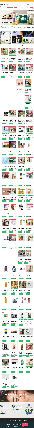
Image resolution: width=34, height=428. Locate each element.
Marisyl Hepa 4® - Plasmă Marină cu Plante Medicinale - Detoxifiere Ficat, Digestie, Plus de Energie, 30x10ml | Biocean (6, 213)
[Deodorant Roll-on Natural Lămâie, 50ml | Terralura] (14, 285)
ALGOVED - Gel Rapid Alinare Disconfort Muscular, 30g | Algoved (6, 244)
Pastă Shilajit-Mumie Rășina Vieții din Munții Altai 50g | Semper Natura (14, 321)
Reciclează (1, 412)
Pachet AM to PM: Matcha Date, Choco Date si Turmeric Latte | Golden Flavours (13, 135)
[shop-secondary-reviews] (5, 37)
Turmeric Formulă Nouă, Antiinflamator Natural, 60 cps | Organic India (21, 182)
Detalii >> (7, 61)
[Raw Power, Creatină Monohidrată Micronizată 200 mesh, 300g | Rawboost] (5, 114)
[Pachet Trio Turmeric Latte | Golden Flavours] (21, 192)
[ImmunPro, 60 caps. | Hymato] (29, 161)
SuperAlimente (20, 5)
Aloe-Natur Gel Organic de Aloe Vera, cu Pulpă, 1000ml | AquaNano (22, 321)
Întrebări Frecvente (3, 413)
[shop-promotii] (17, 37)
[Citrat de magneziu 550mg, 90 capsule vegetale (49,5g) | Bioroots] (29, 332)
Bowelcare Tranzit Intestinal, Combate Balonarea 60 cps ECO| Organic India (14, 275)
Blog (33, 8)
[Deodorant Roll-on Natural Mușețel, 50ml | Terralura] (29, 363)
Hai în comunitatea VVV (3, 410)
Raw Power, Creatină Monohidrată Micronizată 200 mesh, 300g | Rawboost (6, 120)
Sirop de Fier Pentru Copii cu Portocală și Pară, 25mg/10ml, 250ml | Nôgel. (22, 368)
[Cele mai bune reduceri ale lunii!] (28, 34)
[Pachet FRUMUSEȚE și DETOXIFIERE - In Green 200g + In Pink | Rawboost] (12, 68)
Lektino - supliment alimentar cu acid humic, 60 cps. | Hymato (14, 384)
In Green (18, 5)
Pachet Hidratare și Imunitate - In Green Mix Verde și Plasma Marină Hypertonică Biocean (28, 89)
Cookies (13, 420)
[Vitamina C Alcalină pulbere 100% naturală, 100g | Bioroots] (29, 145)
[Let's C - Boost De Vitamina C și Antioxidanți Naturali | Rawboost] (21, 238)
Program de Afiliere (3, 411)
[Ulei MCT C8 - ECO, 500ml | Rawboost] (29, 238)
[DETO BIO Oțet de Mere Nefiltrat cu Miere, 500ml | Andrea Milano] (5, 285)
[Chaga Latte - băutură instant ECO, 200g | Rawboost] (5, 176)
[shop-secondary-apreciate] (28, 41)
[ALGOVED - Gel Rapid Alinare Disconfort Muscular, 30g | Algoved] (5, 238)
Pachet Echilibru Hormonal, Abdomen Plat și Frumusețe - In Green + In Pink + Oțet (29, 120)
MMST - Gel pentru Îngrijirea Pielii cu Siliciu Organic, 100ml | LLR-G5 (6, 384)
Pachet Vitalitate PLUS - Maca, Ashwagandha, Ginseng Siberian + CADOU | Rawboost (28, 259)
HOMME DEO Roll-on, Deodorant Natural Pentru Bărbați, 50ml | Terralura (22, 290)
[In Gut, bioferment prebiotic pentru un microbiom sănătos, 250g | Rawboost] (4, 52)
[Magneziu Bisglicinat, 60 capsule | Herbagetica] (5, 332)
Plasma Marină (25, 5)
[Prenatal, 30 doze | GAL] (14, 300)
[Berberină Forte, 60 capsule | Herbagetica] (5, 269)
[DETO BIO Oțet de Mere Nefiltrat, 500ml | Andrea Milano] (21, 223)
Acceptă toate (25, 423)
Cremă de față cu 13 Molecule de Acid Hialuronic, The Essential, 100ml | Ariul (6, 166)
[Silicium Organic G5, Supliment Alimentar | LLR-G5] (29, 207)
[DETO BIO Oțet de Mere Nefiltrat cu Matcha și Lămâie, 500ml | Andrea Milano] (22, 347)
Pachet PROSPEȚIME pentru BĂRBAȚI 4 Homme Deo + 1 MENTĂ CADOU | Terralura (29, 182)
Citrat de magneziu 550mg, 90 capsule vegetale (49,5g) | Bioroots (29, 337)
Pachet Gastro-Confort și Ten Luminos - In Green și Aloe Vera (21, 135)
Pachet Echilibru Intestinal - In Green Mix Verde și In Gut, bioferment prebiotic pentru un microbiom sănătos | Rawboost (21, 74)
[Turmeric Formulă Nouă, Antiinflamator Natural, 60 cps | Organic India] (21, 176)
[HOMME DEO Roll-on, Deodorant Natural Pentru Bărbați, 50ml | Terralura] (22, 285)
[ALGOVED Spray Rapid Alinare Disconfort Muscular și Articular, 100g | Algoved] (22, 300)
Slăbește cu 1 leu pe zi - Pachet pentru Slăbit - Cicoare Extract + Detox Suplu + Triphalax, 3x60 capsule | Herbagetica (22, 275)
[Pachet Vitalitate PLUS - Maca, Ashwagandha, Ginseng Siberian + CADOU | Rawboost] (28, 254)
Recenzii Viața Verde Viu (3, 407)
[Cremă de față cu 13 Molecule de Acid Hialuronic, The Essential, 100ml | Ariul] (5, 161)
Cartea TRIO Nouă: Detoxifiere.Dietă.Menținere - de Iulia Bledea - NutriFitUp (13, 213)
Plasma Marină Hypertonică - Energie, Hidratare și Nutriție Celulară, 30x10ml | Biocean (6, 135)
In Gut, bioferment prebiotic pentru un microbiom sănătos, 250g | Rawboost (5, 58)
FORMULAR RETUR (2, 406)
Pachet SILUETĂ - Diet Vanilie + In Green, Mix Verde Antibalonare (28, 104)
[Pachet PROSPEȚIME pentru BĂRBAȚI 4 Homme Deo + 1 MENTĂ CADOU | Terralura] (29, 176)
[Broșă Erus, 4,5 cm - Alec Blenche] (29, 285)
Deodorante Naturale (14, 5)
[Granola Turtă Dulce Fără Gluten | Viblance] (14, 347)
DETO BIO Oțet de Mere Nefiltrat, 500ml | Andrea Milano (21, 228)
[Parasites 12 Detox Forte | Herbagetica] (29, 300)
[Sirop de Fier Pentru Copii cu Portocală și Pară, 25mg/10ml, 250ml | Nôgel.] (22, 363)
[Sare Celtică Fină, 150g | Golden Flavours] (5, 347)
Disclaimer (25, 420)
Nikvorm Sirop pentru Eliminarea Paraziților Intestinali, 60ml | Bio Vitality (21, 213)
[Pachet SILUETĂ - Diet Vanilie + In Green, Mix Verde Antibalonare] (28, 99)
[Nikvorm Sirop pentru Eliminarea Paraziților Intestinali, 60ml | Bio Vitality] (21, 207)
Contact (1, 414)
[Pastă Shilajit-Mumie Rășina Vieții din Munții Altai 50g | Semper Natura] (14, 316)
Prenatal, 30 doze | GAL (14, 305)
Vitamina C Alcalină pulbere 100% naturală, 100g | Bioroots (29, 151)
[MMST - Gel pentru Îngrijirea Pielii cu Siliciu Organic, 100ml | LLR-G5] (5, 378)
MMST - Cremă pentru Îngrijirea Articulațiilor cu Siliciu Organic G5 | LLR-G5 (14, 368)
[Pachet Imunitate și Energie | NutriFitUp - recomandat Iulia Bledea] (22, 332)
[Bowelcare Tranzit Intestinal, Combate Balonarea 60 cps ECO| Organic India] (14, 269)
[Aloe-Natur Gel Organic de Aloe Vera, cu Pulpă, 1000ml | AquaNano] (22, 316)
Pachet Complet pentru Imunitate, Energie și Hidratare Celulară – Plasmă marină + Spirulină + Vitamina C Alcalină (4, 74)
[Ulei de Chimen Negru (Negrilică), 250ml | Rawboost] (12, 176)
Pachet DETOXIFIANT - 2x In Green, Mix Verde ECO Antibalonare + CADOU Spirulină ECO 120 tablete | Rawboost (29, 74)
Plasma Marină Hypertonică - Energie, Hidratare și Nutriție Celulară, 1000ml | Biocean (13, 151)
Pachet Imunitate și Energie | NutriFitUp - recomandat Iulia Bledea (22, 337)
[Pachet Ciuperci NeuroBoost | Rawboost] (21, 254)
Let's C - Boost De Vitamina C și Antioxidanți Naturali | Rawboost (21, 244)
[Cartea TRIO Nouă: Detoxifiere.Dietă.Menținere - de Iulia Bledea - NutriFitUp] (12, 207)
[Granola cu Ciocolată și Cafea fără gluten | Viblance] (29, 316)
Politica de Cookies (13, 425)
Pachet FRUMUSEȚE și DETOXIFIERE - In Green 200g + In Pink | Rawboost (12, 73)
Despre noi (1, 405)
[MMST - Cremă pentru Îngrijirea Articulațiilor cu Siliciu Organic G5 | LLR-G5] (14, 363)
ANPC (28, 420)
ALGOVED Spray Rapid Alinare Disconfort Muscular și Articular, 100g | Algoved (22, 306)
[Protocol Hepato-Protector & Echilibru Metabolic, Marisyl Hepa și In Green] (12, 161)
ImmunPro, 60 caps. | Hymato (29, 165)
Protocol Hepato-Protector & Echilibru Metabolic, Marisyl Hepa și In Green (13, 166)
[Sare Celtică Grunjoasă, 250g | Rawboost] (5, 363)
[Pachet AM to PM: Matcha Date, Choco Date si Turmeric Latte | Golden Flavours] (12, 130)
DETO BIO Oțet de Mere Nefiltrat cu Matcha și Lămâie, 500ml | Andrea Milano (22, 353)
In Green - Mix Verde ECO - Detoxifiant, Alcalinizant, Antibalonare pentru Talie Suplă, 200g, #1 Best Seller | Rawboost (13, 58)
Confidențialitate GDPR (18, 420)
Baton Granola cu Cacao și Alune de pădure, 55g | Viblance (6, 197)
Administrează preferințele (24, 427)
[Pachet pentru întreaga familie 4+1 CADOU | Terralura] (21, 52)
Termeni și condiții (8, 420)
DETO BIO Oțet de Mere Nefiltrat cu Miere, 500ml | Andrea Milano (6, 290)
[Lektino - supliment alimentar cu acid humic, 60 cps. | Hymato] (14, 378)
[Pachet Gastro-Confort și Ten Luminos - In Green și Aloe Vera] (21, 130)
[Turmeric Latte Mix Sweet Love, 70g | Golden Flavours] (29, 192)
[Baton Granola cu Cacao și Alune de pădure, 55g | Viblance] (5, 192)
